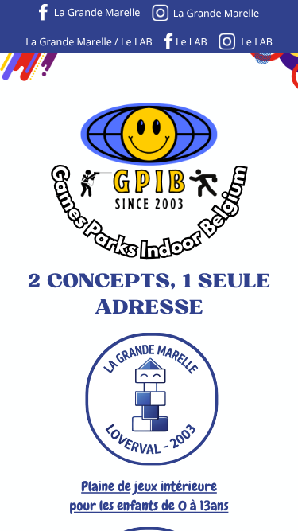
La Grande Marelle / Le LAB (88, 42)
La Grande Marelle (97, 12)
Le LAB (191, 42)
